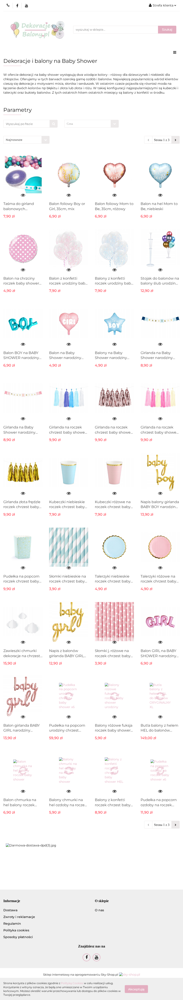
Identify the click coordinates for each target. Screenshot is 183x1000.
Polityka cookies (16, 930)
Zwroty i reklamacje (19, 917)
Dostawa (10, 910)
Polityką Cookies (72, 983)
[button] (11, 901)
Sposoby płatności (18, 937)
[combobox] (91, 124)
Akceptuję (136, 989)
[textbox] (87, 123)
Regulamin (12, 924)
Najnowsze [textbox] (14, 139)
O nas (99, 910)
